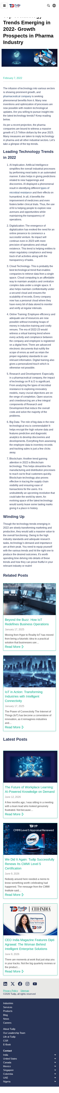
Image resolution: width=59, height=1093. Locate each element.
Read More (12, 646)
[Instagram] (27, 984)
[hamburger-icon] (4, 5)
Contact (7, 1050)
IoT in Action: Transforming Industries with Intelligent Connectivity (23, 696)
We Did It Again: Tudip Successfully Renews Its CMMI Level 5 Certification (29, 864)
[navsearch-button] (48, 5)
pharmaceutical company (17, 96)
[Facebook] (20, 984)
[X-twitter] (13, 984)
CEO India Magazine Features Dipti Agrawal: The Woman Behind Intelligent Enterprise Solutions (29, 944)
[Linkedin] (5, 984)
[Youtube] (35, 984)
